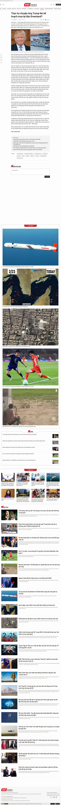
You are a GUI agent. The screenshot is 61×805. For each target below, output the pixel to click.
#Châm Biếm (45, 153)
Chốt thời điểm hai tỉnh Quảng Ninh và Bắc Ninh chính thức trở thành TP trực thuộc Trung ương (52, 484)
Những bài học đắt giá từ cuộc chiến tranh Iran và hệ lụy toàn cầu (16, 346)
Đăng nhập (58, 4)
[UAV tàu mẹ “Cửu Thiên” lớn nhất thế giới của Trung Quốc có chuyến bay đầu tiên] (9, 731)
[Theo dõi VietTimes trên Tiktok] (56, 797)
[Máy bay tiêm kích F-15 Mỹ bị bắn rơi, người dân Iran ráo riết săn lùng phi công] (30, 406)
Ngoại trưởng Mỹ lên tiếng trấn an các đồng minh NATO (35, 578)
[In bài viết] (43, 19)
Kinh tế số (14, 8)
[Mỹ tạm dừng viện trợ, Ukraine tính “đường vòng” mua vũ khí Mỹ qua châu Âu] (55, 449)
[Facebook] (41, 19)
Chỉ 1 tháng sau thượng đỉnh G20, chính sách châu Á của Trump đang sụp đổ (29, 147)
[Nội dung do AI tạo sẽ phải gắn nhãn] (8, 493)
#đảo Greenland (20, 153)
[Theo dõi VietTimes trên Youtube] (54, 797)
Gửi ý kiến (47, 176)
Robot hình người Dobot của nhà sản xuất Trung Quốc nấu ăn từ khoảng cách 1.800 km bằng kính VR (24, 440)
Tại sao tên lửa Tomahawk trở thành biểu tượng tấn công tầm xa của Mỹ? (18, 266)
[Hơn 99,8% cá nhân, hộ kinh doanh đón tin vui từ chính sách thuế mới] (23, 477)
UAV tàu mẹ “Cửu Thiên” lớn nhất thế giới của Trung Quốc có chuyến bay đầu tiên (39, 727)
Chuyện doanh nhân (48, 8)
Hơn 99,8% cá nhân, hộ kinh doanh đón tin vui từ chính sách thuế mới (22, 484)
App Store (52, 804)
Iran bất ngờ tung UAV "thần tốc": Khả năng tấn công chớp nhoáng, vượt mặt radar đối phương (39, 741)
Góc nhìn (9, 8)
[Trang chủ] (0, 9)
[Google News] (47, 19)
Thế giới (41, 8)
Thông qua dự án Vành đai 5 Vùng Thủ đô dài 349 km (52, 499)
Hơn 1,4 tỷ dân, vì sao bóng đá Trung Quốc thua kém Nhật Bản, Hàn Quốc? (18, 386)
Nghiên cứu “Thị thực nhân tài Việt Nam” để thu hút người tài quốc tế (37, 484)
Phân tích (5, 507)
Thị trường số (30, 8)
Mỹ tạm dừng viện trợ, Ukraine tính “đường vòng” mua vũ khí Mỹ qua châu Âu (19, 447)
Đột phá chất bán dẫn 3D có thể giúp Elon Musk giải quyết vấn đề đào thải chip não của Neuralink (38, 700)
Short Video (36, 8)
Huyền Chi (15, 19)
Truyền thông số (57, 8)
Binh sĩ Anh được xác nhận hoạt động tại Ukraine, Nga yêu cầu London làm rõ (37, 673)
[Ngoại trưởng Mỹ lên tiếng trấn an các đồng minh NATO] (9, 582)
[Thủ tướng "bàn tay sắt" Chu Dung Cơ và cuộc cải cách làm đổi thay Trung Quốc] (55, 436)
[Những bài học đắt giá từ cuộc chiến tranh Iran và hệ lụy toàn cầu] (30, 327)
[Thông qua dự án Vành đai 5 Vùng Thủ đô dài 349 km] (53, 493)
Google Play (57, 804)
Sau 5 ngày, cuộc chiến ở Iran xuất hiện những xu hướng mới (15, 306)
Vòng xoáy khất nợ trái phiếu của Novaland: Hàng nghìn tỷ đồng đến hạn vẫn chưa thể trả (22, 500)
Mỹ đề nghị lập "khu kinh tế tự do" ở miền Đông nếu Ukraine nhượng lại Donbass (39, 754)
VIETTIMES (30, 4)
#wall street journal (38, 153)
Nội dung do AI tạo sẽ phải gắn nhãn (7, 499)
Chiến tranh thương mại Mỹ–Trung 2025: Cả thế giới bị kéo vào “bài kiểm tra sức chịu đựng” (39, 633)
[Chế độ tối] (54, 4)
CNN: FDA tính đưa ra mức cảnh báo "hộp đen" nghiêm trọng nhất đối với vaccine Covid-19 (38, 660)
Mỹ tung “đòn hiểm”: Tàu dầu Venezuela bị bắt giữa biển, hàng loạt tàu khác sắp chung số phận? (38, 714)
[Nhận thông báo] (51, 4)
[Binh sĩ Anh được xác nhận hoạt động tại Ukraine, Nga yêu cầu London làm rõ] (9, 677)
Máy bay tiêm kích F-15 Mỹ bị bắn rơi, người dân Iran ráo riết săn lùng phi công (19, 426)
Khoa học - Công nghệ (21, 8)
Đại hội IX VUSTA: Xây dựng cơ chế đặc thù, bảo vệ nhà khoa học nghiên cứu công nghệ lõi (7, 484)
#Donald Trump (20, 158)
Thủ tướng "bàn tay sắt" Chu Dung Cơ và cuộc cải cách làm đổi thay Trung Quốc (20, 434)
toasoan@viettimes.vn (53, 792)
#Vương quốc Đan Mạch (29, 153)
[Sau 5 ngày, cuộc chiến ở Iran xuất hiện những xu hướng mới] (30, 287)
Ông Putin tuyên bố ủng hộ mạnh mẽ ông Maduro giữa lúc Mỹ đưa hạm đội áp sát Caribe (38, 768)
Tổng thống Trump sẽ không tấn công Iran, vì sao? (23, 141)
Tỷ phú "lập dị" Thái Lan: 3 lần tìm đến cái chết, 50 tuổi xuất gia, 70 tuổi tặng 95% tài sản (38, 646)
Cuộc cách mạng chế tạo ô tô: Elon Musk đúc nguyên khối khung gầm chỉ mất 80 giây (37, 500)
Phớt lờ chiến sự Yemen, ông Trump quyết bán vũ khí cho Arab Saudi (27, 149)
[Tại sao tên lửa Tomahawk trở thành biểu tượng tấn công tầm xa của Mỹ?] (30, 247)
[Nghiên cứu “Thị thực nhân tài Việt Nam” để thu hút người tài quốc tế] (38, 477)
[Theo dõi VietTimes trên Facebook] (50, 797)
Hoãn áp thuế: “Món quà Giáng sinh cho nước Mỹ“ (23, 146)
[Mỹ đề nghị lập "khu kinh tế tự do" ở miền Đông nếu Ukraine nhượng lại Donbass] (9, 758)
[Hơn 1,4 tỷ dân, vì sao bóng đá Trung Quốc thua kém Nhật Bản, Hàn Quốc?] (30, 367)
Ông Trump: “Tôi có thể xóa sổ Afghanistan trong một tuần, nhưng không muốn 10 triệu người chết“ (30, 143)
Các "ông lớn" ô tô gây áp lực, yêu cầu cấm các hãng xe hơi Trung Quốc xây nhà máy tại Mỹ (38, 687)
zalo (52, 797)
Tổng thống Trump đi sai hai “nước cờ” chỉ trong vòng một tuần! (26, 139)
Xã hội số (4, 8)
